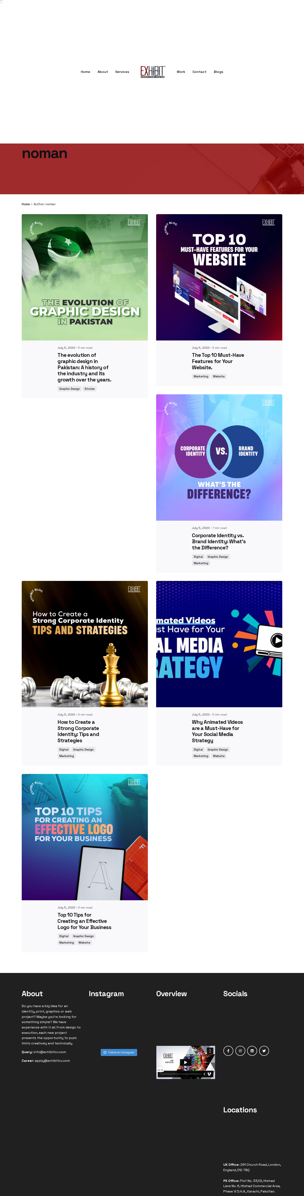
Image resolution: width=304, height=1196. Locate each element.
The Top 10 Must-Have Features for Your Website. (218, 361)
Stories (90, 389)
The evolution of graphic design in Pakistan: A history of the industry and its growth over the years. (84, 367)
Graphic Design (69, 389)
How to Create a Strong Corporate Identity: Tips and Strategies (78, 731)
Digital (198, 557)
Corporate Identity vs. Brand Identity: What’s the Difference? (219, 541)
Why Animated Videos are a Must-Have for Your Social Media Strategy (217, 731)
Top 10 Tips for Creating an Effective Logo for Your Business (84, 921)
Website (219, 376)
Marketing (201, 376)
